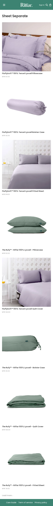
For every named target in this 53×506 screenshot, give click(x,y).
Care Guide (11, 502)
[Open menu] (4, 5)
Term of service (25, 502)
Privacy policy (41, 502)
